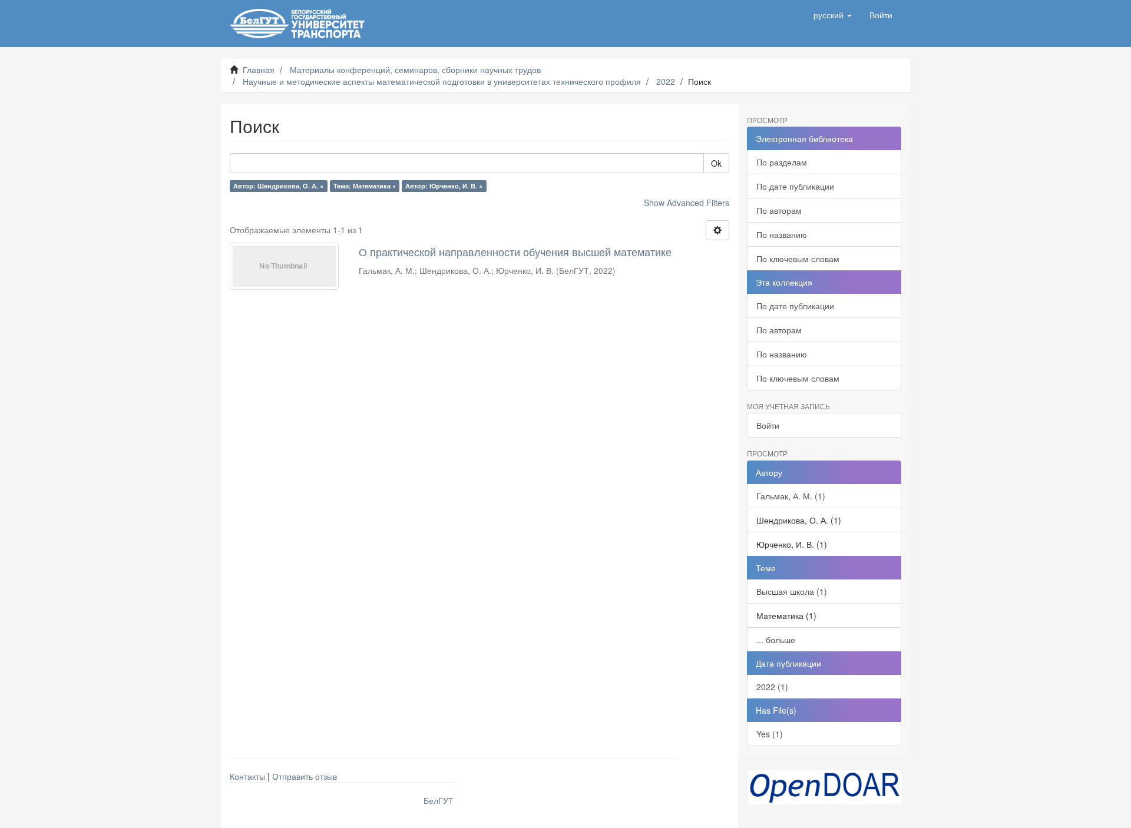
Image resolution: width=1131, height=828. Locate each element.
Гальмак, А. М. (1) (790, 496)
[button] (833, 14)
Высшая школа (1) (791, 591)
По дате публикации (795, 186)
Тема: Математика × (364, 185)
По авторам (779, 210)
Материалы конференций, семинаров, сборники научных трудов (415, 69)
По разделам (781, 162)
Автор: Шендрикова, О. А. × (278, 185)
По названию (781, 234)
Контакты (247, 776)
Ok (716, 163)
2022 (665, 81)
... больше (775, 639)
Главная (259, 69)
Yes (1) (769, 734)
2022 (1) (772, 687)
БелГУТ (439, 800)
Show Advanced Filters (686, 202)
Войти (767, 425)
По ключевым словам (797, 258)
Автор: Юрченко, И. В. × (443, 185)
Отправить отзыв (304, 776)
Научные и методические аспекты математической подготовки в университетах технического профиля (442, 81)
